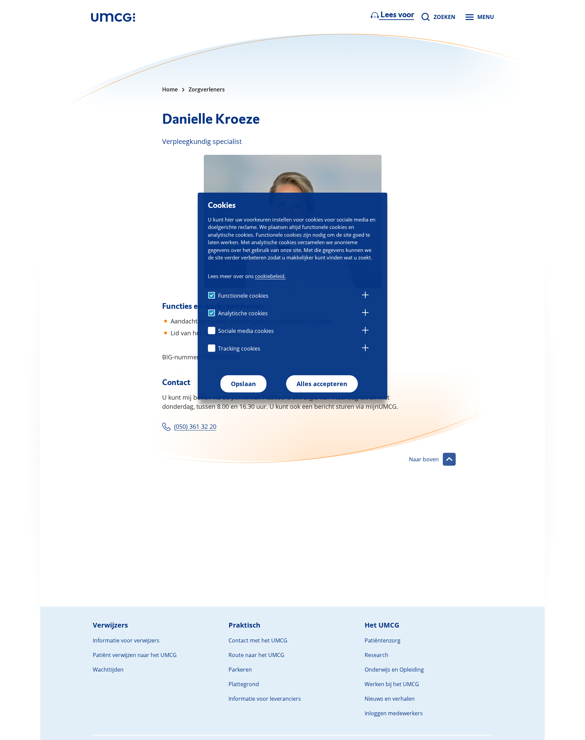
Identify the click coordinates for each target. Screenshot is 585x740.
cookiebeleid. (270, 276)
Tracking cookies (239, 348)
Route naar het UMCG (256, 655)
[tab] (365, 296)
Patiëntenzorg (382, 640)
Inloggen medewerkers (394, 713)
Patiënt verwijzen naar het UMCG (135, 655)
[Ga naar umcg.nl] (113, 17)
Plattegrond (244, 684)
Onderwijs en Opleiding (394, 669)
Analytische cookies (243, 313)
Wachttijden (108, 669)
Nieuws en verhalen (390, 698)
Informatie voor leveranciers (265, 698)
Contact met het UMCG (258, 640)
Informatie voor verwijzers (126, 640)
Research (376, 655)
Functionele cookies (243, 295)
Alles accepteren (322, 384)
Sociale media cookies (246, 331)
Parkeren (240, 669)
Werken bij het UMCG (392, 684)
